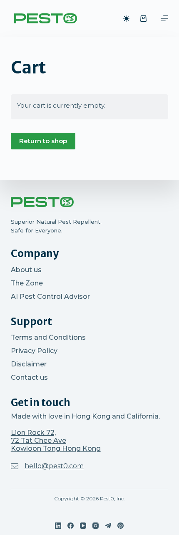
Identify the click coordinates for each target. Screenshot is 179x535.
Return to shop (43, 141)
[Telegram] (108, 525)
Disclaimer (29, 364)
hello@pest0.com (54, 466)
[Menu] (164, 18)
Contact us (29, 377)
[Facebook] (70, 525)
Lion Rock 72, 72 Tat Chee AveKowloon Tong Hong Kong (56, 440)
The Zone (27, 283)
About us (26, 270)
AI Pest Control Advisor (50, 296)
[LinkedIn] (58, 525)
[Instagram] (95, 525)
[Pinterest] (120, 525)
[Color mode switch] (126, 18)
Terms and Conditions (48, 337)
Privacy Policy (34, 351)
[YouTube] (83, 525)
